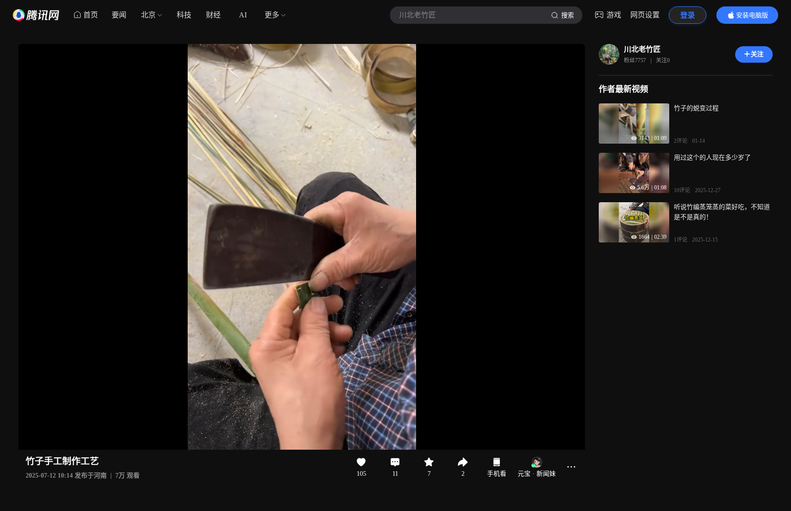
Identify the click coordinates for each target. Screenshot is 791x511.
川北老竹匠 (642, 49)
